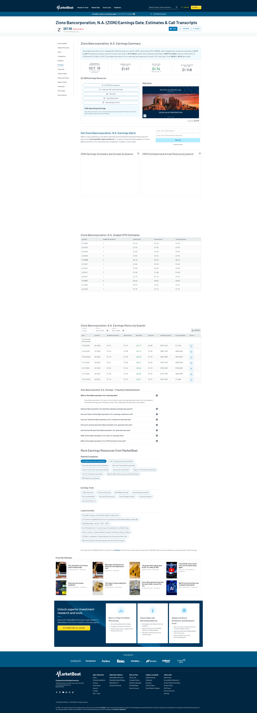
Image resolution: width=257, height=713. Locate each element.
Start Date (98, 328)
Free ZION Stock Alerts (159, 14)
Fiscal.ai (117, 550)
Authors (95, 683)
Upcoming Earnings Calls (140, 492)
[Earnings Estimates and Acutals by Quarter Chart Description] (138, 153)
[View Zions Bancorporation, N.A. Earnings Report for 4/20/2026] (191, 352)
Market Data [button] (95, 7)
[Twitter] (57, 692)
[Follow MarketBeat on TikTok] (73, 692)
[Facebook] (60, 692)
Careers (95, 688)
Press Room (96, 685)
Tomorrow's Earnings (104, 492)
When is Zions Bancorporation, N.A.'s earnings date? (99, 395)
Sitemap (166, 693)
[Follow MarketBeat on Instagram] (70, 692)
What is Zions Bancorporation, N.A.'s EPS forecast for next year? (103, 441)
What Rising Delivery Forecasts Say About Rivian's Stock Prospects (103, 540)
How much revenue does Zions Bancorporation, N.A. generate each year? (106, 425)
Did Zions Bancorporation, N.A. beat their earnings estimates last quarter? (107, 409)
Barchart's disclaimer (120, 709)
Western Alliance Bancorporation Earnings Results (123, 474)
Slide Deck (112, 94)
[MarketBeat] (65, 7)
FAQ (94, 693)
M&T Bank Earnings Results (90, 478)
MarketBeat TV (114, 683)
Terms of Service (169, 691)
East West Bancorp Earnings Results (93, 461)
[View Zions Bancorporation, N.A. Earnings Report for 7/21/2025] (191, 363)
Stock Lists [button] (107, 7)
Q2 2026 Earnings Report (112, 85)
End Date (114, 328)
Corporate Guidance (145, 496)
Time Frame (84, 328)
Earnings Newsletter (88, 496)
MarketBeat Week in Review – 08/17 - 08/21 (95, 523)
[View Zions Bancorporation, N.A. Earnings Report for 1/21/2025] (191, 374)
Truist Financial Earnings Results (92, 474)
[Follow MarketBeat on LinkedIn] (66, 692)
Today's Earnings (87, 492)
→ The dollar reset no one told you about (103, 14)
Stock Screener (134, 688)
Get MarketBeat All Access (74, 628)
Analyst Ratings (150, 677)
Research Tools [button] (82, 7)
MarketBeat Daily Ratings (117, 680)
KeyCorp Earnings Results (121, 470)
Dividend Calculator (135, 683)
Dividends (149, 680)
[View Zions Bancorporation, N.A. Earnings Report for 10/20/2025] (191, 357)
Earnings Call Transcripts (107, 496)
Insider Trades (150, 685)
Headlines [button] (117, 7)
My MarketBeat (133, 685)
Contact (95, 691)
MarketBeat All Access (116, 677)
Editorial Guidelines (99, 680)
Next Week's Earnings (121, 492)
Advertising (167, 677)
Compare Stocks (134, 680)
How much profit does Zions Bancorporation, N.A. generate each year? (105, 430)
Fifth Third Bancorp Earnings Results (121, 461)
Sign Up (178, 140)
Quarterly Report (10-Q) (112, 102)
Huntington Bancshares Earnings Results (95, 465)
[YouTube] (63, 692)
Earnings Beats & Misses (127, 496)
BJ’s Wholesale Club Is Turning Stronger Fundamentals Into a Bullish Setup (105, 528)
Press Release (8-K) (112, 98)
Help (98, 693)
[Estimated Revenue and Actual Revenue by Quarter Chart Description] (200, 153)
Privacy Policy (168, 685)
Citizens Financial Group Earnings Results (95, 470)
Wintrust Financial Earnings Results (123, 465)
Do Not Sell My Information (172, 683)
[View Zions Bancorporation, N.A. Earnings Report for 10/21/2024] (191, 380)
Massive (103, 707)
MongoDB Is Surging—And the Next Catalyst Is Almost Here (100, 515)
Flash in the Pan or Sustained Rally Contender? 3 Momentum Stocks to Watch (106, 532)
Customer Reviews (115, 685)
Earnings (148, 683)
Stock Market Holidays (153, 688)
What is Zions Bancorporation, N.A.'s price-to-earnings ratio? (102, 436)
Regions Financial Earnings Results (144, 470)
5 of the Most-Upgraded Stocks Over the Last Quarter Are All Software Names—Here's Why (110, 519)
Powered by (190, 121)
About (95, 677)
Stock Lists (132, 677)
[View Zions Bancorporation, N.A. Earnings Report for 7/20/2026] (191, 346)
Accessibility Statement (171, 680)
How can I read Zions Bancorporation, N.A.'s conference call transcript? (106, 419)
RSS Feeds (167, 688)
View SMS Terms (177, 144)
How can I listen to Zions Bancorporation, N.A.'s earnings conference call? (107, 414)
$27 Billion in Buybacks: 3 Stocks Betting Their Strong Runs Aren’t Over (104, 536)
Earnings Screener (88, 501)
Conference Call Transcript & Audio (112, 89)
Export (197, 330)
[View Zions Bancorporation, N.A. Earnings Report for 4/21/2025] (191, 369)
